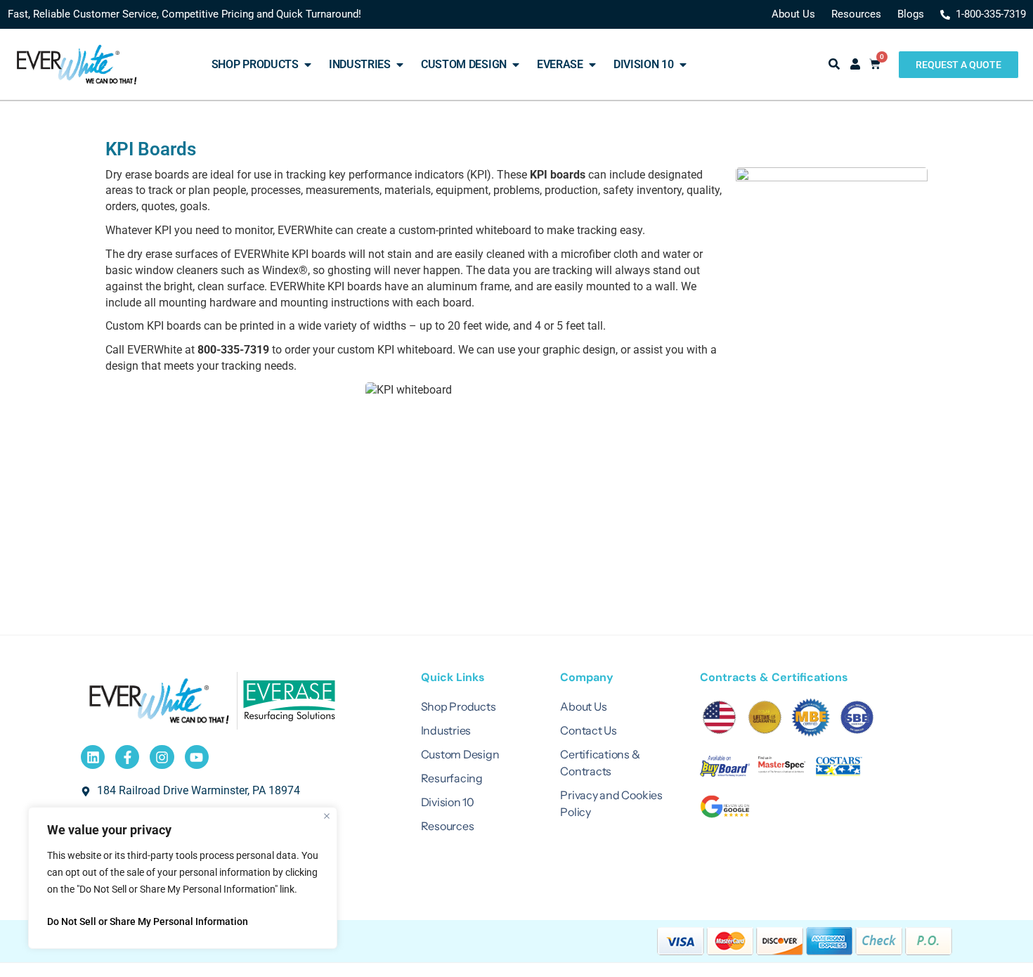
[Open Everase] (592, 64)
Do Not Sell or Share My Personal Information (147, 921)
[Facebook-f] (127, 757)
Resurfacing (452, 778)
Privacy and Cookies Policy (611, 803)
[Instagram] (162, 757)
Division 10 (447, 802)
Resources (447, 826)
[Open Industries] (399, 64)
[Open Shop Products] (307, 64)
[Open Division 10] (683, 64)
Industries (446, 730)
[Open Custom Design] (515, 64)
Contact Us (588, 730)
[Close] (326, 816)
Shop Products (458, 706)
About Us (583, 706)
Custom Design (460, 754)
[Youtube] (197, 757)
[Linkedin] (93, 757)
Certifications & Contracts (599, 762)
